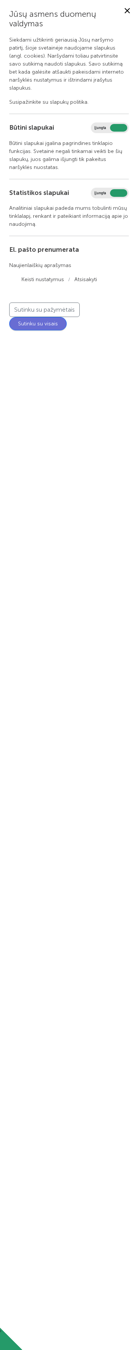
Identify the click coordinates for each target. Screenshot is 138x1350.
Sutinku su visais (38, 323)
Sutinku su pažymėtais (44, 309)
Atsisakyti (85, 279)
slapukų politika (68, 102)
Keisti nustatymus (42, 279)
